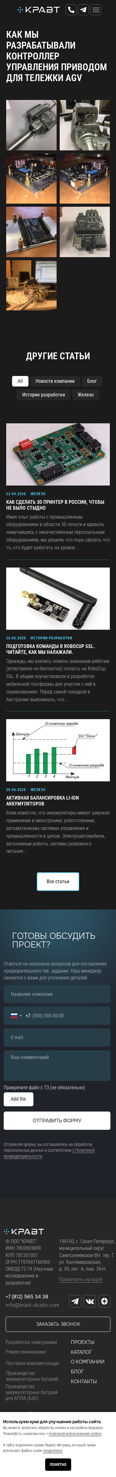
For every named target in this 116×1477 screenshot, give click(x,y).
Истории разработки (43, 395)
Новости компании (55, 381)
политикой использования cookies (75, 1434)
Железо (86, 395)
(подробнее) (52, 1451)
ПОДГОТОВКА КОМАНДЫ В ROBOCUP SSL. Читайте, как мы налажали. (50, 649)
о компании (88, 1361)
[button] (58, 1324)
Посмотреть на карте (80, 1279)
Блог (92, 381)
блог (77, 1371)
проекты (82, 1342)
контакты (84, 1381)
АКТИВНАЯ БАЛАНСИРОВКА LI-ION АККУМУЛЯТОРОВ (42, 801)
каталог (81, 1352)
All (20, 381)
